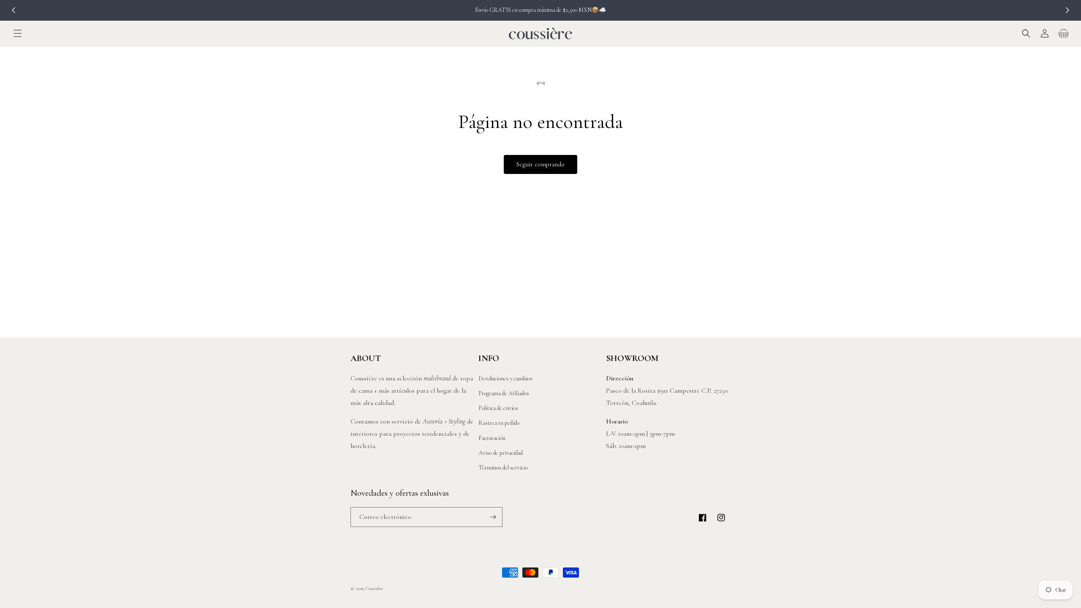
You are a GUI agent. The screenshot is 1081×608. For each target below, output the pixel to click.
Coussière (374, 588)
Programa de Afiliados (503, 393)
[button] (17, 33)
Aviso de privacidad (500, 452)
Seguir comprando (540, 164)
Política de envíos (498, 408)
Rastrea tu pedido (498, 422)
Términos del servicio (503, 467)
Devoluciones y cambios (505, 378)
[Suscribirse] (492, 517)
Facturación (491, 438)
